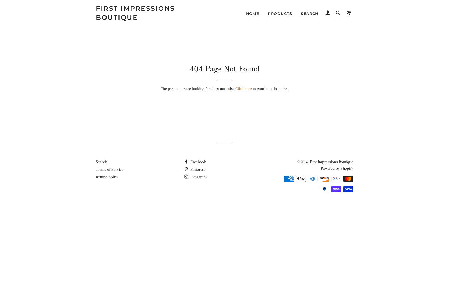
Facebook (197, 161)
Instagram (198, 177)
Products (280, 13)
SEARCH (309, 13)
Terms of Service (109, 169)
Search (101, 161)
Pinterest (197, 169)
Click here (243, 88)
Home (252, 13)
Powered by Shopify (337, 168)
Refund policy (107, 177)
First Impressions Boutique (135, 12)
